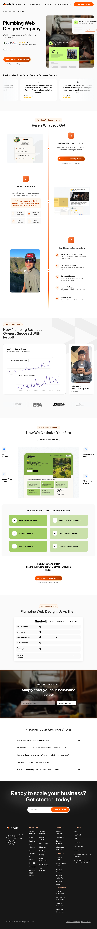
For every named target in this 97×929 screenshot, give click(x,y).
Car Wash (32, 867)
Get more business (84, 4)
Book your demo (60, 810)
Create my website (66, 703)
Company (34, 4)
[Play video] (25, 271)
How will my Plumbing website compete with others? (38, 769)
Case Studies (60, 4)
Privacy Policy (86, 922)
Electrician (32, 863)
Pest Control (43, 843)
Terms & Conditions (73, 922)
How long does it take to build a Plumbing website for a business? (43, 755)
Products (19, 4)
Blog (75, 831)
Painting (32, 841)
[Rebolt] (8, 4)
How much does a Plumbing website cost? (33, 740)
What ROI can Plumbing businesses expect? (34, 762)
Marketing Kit (60, 837)
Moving (41, 855)
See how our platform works (48, 439)
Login (69, 4)
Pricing (48, 4)
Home (5, 11)
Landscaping (43, 865)
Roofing (42, 851)
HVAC (31, 837)
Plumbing (42, 847)
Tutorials (76, 842)
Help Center (78, 835)
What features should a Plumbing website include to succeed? (41, 748)
